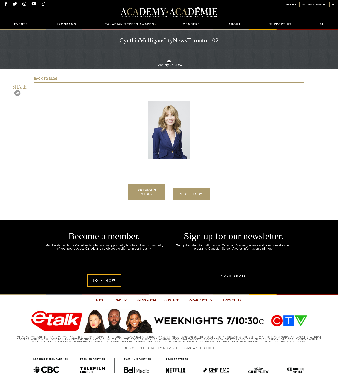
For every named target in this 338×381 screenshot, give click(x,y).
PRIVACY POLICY (201, 300)
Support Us (280, 24)
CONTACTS (172, 300)
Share (20, 86)
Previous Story (147, 192)
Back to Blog (45, 79)
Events (21, 24)
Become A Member (314, 5)
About (235, 24)
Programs (66, 24)
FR (333, 5)
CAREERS (121, 300)
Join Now (104, 280)
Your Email (233, 276)
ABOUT (101, 300)
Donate (291, 5)
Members (191, 24)
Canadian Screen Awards (129, 24)
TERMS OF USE (231, 300)
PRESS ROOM (146, 300)
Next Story (191, 194)
